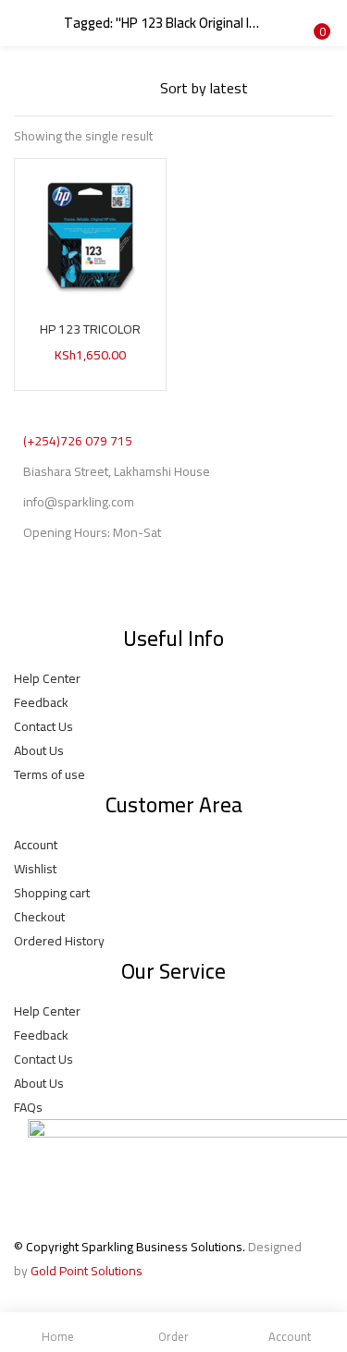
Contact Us (43, 726)
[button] (319, 12)
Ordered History (59, 941)
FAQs (28, 1107)
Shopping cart (52, 893)
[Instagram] (86, 589)
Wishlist (35, 869)
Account (35, 845)
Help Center (47, 678)
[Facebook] (37, 589)
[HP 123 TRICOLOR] (90, 233)
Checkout (39, 917)
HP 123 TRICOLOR (90, 329)
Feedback (41, 702)
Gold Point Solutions (87, 1271)
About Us (39, 750)
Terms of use (49, 774)
